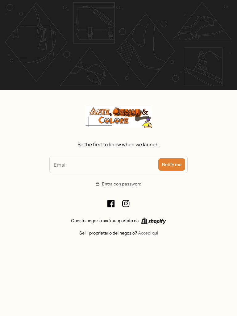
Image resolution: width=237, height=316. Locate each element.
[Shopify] (153, 221)
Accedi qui (148, 233)
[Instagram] (126, 203)
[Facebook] (111, 203)
